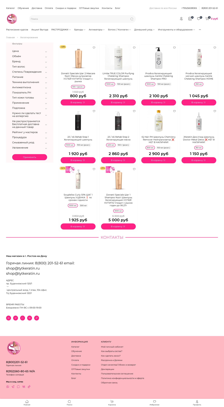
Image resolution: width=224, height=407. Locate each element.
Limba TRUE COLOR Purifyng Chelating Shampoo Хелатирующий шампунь (118, 76)
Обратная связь (109, 383)
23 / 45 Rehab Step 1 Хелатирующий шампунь (78, 138)
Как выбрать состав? (111, 351)
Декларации (107, 369)
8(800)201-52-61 (17, 362)
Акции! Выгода (39, 29)
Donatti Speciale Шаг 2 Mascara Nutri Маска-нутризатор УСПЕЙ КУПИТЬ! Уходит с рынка (78, 77)
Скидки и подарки (66, 8)
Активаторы (95, 29)
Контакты (107, 8)
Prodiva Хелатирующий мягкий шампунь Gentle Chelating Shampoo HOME (198, 76)
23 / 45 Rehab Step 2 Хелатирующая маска (118, 138)
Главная (10, 37)
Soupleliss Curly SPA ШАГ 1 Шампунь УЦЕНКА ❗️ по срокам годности (78, 197)
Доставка (37, 8)
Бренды (78, 29)
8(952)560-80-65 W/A (20, 371)
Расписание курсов (17, 29)
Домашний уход (143, 29)
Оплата (49, 8)
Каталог (10, 8)
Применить (29, 157)
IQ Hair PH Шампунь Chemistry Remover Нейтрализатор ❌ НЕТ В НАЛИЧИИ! (159, 140)
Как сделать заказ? (111, 356)
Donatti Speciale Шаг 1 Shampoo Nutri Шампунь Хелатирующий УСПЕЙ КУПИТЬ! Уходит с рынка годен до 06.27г (118, 200)
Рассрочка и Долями (111, 360)
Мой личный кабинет (112, 347)
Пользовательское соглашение (117, 374)
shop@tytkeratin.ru (23, 273)
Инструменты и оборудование (175, 29)
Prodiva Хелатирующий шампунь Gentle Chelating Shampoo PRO (158, 76)
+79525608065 (189, 8)
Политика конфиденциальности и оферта (122, 378)
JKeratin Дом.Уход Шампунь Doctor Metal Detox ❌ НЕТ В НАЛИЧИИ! (199, 140)
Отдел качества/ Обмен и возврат (118, 365)
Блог (117, 8)
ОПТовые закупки (89, 8)
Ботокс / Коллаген (118, 29)
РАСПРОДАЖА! (59, 29)
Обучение (23, 8)
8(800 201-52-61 (210, 8)
